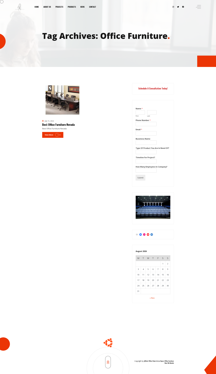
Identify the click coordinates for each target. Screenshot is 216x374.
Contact (92, 7)
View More (49, 135)
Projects (59, 7)
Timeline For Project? (145, 157)
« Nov (152, 298)
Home (37, 7)
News (82, 7)
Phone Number (143, 120)
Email (139, 129)
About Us (47, 7)
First (137, 116)
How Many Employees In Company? (151, 167)
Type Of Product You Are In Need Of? (152, 148)
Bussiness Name (143, 139)
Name (139, 108)
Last (148, 116)
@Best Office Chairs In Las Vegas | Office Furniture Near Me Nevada (159, 362)
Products (72, 7)
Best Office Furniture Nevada (58, 124)
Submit (140, 177)
